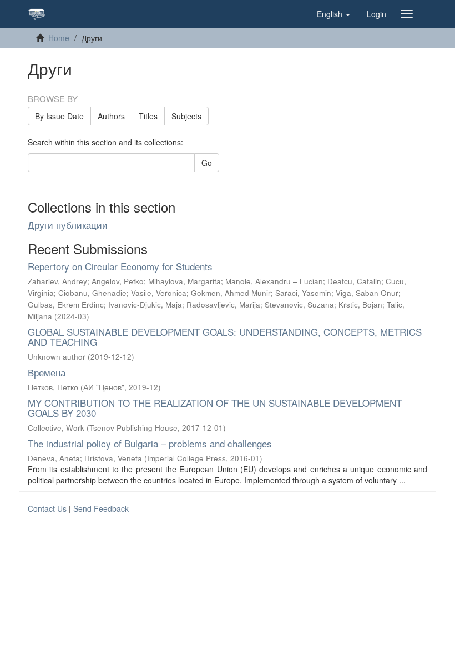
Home (58, 37)
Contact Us (47, 508)
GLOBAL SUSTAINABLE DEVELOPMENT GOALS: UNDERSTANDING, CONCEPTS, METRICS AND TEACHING (225, 337)
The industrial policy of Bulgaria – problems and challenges (150, 443)
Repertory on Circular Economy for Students (120, 266)
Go (206, 162)
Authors (111, 116)
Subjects (186, 116)
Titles (148, 116)
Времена (46, 372)
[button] (333, 14)
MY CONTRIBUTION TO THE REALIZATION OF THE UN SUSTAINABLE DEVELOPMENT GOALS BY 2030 (215, 408)
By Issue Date (59, 116)
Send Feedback (101, 508)
